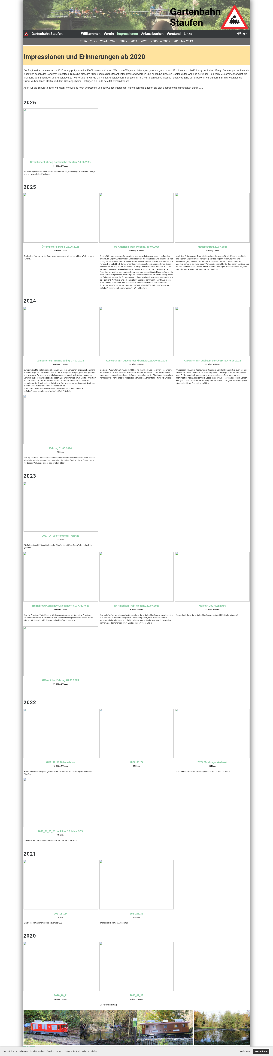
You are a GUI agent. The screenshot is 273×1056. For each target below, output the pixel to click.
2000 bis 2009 (160, 41)
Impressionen (127, 34)
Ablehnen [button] (245, 1051)
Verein (109, 34)
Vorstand (174, 34)
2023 (113, 41)
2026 (83, 41)
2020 (144, 41)
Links (188, 34)
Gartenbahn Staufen (47, 34)
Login (243, 33)
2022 (123, 41)
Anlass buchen (152, 34)
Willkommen (90, 34)
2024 (103, 41)
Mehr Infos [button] (92, 1051)
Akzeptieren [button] (261, 1051)
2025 (93, 41)
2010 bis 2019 (183, 41)
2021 (133, 41)
